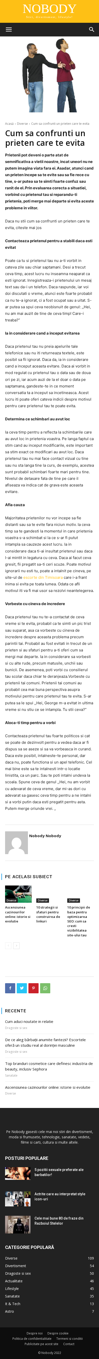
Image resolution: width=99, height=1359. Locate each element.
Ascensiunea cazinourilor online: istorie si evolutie (17, 914)
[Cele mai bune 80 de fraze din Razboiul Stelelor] (17, 1224)
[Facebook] (10, 988)
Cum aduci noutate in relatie (29, 1021)
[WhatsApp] (45, 988)
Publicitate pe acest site (41, 1344)
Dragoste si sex (16, 1027)
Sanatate (11, 1075)
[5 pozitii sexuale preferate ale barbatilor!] (17, 1173)
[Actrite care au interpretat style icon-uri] (17, 1198)
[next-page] (16, 945)
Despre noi (35, 1333)
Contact (68, 1344)
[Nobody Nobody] (16, 842)
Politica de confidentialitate (32, 1338)
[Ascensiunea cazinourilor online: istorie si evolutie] (18, 894)
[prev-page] (8, 945)
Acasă (9, 123)
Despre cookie (58, 1333)
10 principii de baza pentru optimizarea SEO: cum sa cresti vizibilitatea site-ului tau (78, 921)
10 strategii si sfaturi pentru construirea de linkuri (48, 914)
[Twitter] (22, 988)
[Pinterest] (33, 988)
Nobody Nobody (45, 835)
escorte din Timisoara (43, 577)
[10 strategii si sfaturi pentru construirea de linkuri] (49, 894)
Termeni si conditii (69, 1338)
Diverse (22, 123)
